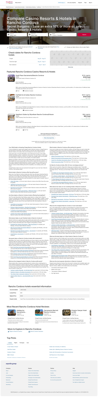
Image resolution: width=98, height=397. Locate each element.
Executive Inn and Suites (16, 187)
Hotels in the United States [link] (33, 370)
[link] (18, 332)
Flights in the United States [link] (33, 375)
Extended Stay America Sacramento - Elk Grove (62, 194)
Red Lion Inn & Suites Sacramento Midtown (21, 227)
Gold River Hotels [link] (11, 349)
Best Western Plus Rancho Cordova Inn (62, 179)
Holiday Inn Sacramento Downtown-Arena (63, 172)
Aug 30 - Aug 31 (42, 61)
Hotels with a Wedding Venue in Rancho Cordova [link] (60, 349)
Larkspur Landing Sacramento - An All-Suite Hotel (63, 224)
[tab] (10, 342)
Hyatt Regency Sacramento (17, 234)
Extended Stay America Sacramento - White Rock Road (24, 190)
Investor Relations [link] (9, 382)
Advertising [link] (8, 384)
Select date (13, 35)
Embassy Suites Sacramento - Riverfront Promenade (23, 207)
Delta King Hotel (55, 230)
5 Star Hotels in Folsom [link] (12, 346)
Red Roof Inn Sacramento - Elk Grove (60, 199)
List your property (71, 2)
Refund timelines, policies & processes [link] (80, 377)
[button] (49, 338)
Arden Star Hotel (14, 181)
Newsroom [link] (8, 379)
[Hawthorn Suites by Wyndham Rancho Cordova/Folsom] (49, 122)
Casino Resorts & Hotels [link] (19, 6)
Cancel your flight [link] (76, 375)
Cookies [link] (52, 373)
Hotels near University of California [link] (57, 346)
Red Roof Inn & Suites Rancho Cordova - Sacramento (23, 230)
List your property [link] (9, 375)
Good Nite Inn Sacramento (17, 204)
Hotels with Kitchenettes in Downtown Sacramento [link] (61, 352)
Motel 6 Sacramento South (57, 156)
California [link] (39, 6)
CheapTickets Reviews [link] (33, 379)
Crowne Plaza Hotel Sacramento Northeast (23, 250)
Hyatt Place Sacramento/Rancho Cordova (23, 256)
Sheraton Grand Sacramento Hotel (21, 253)
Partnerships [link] (8, 377)
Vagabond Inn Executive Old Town (19, 184)
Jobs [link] (7, 373)
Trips (85, 2)
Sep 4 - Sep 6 (42, 64)
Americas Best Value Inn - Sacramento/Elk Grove (22, 275)
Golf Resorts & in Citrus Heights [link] (56, 354)
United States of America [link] (31, 6)
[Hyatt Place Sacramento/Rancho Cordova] (49, 83)
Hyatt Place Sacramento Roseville (21, 247)
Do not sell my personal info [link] (55, 379)
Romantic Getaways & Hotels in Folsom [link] (16, 357)
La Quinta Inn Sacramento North (18, 210)
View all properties (49, 138)
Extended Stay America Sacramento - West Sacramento (24, 224)
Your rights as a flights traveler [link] (79, 382)
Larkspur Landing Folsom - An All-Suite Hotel (63, 176)
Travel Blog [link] (30, 386)
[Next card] (89, 316)
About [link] (7, 370)
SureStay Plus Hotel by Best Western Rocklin (21, 213)
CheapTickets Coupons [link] (33, 382)
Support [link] (74, 370)
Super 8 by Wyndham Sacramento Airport (61, 160)
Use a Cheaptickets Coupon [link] (78, 379)
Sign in (90, 2)
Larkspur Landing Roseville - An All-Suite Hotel (21, 270)
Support (80, 2)
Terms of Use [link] (53, 375)
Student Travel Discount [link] (33, 384)
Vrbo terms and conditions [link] (55, 377)
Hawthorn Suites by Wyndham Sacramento (21, 272)
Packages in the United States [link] (34, 377)
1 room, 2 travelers (57, 35)
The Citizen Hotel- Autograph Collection (20, 274)
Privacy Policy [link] (53, 370)
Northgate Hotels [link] (53, 357)
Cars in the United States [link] (33, 373)
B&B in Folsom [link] (10, 354)
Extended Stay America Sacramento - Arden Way (62, 201)
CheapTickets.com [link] (10, 6)
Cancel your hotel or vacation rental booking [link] (81, 373)
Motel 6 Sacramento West (57, 162)
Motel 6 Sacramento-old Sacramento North (61, 158)
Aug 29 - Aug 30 (42, 58)
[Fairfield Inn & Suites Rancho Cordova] (49, 102)
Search (84, 34)
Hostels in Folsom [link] (11, 352)
